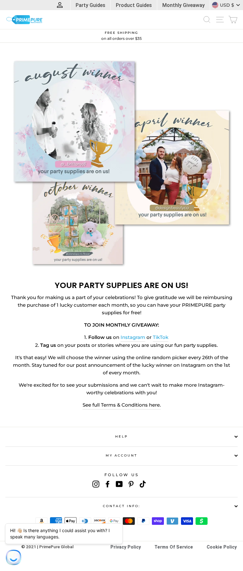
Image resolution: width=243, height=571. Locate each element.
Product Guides (134, 5)
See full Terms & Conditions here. (122, 405)
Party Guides (90, 5)
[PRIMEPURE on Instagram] (95, 483)
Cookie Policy (222, 547)
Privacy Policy (125, 547)
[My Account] (61, 4)
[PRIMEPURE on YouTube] (119, 483)
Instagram (133, 337)
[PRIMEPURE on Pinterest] (131, 483)
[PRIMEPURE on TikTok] (142, 483)
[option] (121, 36)
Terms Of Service (173, 547)
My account (122, 455)
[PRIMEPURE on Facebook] (107, 483)
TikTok (160, 337)
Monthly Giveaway (183, 5)
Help (121, 436)
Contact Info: (121, 506)
